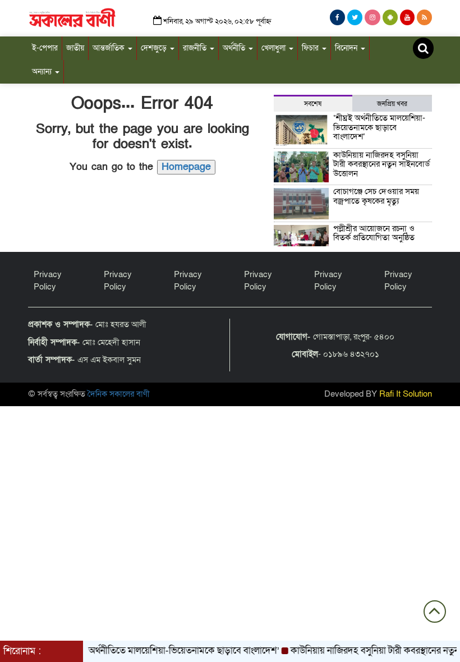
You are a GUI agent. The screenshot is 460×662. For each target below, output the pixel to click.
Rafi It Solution (405, 393)
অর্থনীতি (235, 48)
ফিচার (311, 48)
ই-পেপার (45, 48)
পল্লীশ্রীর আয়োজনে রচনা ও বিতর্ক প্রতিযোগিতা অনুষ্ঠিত (375, 233)
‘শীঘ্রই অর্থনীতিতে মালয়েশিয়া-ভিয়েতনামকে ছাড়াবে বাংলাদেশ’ (379, 127)
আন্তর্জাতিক (110, 48)
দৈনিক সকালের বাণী (119, 393)
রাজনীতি (196, 48)
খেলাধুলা (274, 48)
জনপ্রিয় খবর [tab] (392, 103)
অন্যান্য (43, 71)
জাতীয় (75, 48)
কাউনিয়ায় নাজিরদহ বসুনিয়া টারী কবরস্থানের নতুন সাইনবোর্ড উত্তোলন (381, 164)
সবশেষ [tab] (312, 103)
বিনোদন (347, 48)
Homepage (186, 166)
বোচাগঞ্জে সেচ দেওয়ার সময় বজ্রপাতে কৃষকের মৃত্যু (376, 196)
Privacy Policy (48, 280)
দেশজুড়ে (155, 48)
